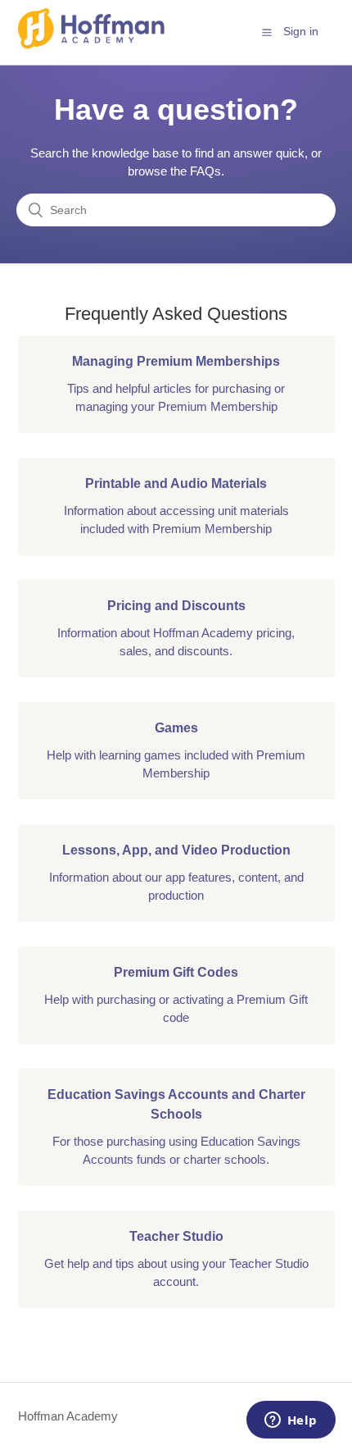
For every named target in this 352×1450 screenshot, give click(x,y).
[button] (267, 32)
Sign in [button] (300, 31)
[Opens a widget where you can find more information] (291, 1421)
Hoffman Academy (68, 1416)
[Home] (91, 45)
